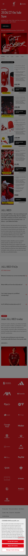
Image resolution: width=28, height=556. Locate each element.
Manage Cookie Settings (12, 550)
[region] (13, 536)
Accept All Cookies (13, 541)
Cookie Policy (21, 537)
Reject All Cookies (13, 545)
